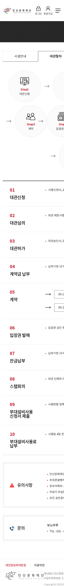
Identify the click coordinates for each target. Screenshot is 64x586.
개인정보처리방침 (15, 565)
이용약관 (39, 565)
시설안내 (20, 56)
